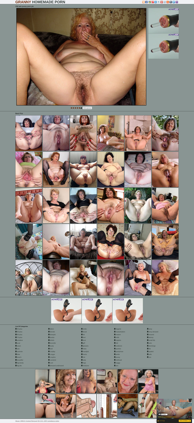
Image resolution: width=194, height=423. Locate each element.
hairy (84, 349)
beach (19, 357)
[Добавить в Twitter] (174, 2)
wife (150, 354)
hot (83, 357)
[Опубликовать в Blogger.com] (143, 2)
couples (53, 357)
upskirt (150, 351)
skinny (150, 337)
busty (52, 346)
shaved (151, 334)
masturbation (120, 332)
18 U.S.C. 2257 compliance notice (48, 421)
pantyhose (119, 351)
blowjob (53, 334)
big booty (20, 363)
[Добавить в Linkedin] (155, 2)
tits (149, 349)
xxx (149, 357)
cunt (51, 363)
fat (83, 334)
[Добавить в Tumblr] (171, 2)
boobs (52, 337)
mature (118, 334)
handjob (85, 351)
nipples (118, 340)
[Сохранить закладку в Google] (149, 2)
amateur (20, 340)
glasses (85, 346)
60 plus (19, 334)
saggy (117, 363)
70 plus (19, 337)
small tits (151, 340)
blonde (52, 332)
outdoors (118, 346)
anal (18, 343)
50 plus (19, 332)
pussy (117, 357)
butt (51, 349)
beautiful (20, 360)
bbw (18, 354)
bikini (52, 329)
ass (18, 349)
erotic (84, 329)
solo (150, 343)
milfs (117, 337)
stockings (152, 346)
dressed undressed (57, 366)
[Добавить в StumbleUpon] (168, 2)
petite (117, 354)
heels (84, 354)
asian (19, 346)
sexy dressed (153, 332)
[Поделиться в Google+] (152, 2)
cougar (52, 354)
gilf (83, 343)
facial (84, 332)
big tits (19, 366)
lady (84, 360)
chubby (52, 351)
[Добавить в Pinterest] (161, 2)
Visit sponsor (87, 108)
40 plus (19, 329)
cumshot (53, 360)
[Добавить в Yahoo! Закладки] (177, 2)
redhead (118, 360)
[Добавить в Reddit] (164, 2)
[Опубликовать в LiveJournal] (158, 2)
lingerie (118, 329)
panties (118, 349)
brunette (53, 343)
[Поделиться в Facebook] (146, 2)
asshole (20, 351)
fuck (84, 340)
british (52, 340)
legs (84, 363)
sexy (150, 329)
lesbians (85, 366)
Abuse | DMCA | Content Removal (26, 421)
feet (83, 337)
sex (116, 366)
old (116, 343)
